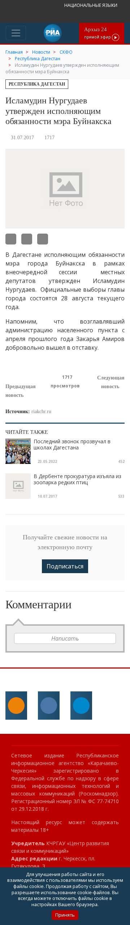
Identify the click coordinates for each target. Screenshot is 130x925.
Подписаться (65, 566)
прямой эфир (98, 32)
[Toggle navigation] (16, 33)
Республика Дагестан (37, 84)
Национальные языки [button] (91, 5)
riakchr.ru (41, 411)
